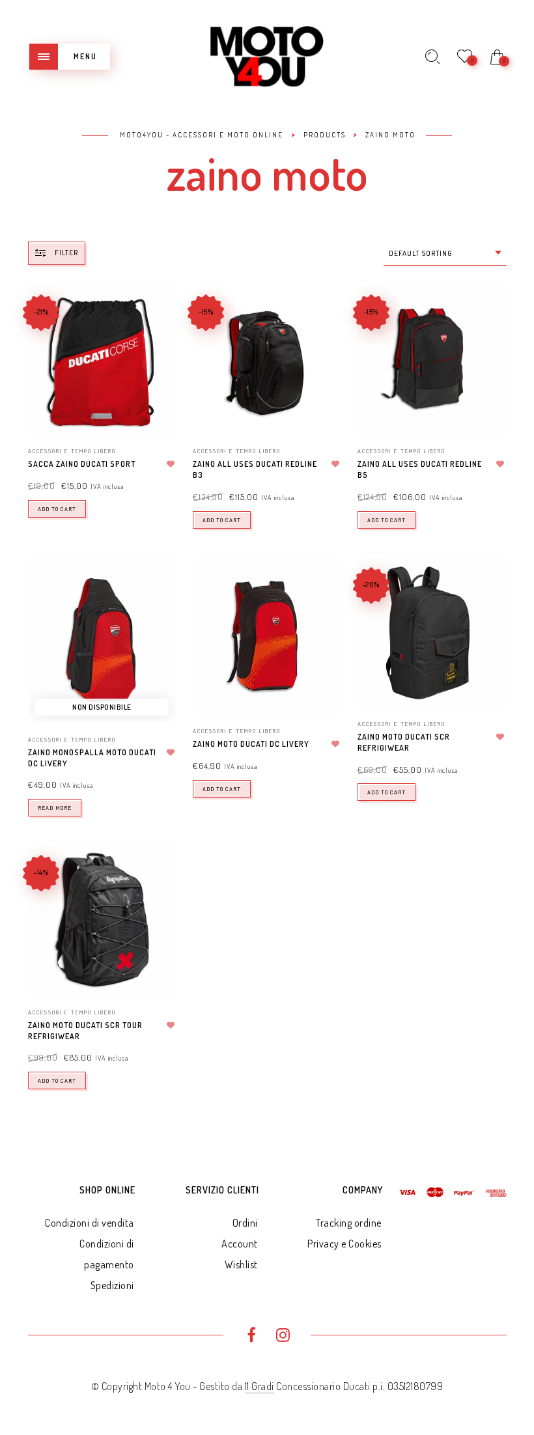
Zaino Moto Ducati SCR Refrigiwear (404, 742)
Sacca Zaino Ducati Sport (81, 464)
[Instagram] (283, 1336)
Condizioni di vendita (89, 1222)
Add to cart (57, 508)
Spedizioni (112, 1285)
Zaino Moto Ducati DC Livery (251, 744)
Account (239, 1243)
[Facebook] (251, 1336)
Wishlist (241, 1264)
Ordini (245, 1222)
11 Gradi (259, 1386)
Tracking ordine (349, 1222)
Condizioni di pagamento (106, 1254)
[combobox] (445, 254)
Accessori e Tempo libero (72, 450)
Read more (55, 807)
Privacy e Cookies (344, 1243)
